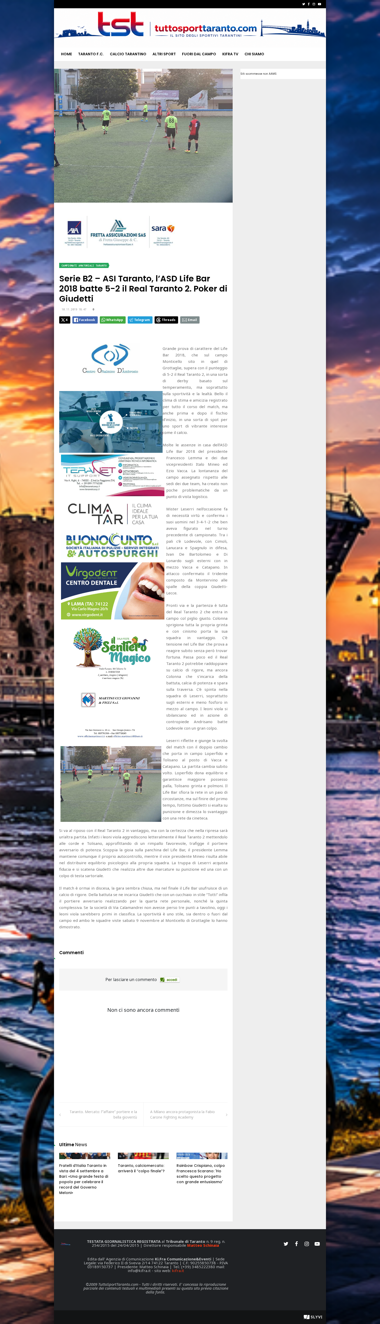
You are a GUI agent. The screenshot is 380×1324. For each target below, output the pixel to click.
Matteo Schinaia (203, 1245)
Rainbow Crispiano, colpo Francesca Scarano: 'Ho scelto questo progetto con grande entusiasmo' (201, 1173)
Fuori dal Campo (199, 54)
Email (192, 320)
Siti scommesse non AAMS (258, 74)
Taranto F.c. (91, 54)
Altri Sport (164, 54)
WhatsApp (114, 320)
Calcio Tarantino (128, 54)
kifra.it (178, 1270)
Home (66, 54)
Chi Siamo (254, 54)
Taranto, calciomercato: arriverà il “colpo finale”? (141, 1168)
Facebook (87, 320)
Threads (169, 320)
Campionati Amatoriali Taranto (84, 265)
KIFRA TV (230, 54)
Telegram (142, 320)
